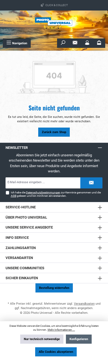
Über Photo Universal (26, 217)
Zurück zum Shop (54, 132)
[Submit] (91, 182)
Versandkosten (84, 303)
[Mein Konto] (87, 43)
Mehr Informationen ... (61, 329)
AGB (13, 195)
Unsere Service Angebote (29, 227)
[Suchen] (63, 43)
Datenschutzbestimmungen (43, 192)
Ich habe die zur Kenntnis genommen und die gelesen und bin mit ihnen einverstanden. (56, 194)
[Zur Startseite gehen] (54, 24)
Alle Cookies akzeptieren (56, 352)
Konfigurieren (79, 339)
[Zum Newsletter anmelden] (75, 43)
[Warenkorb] (99, 43)
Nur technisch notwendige (42, 339)
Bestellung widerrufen (54, 288)
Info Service (17, 237)
